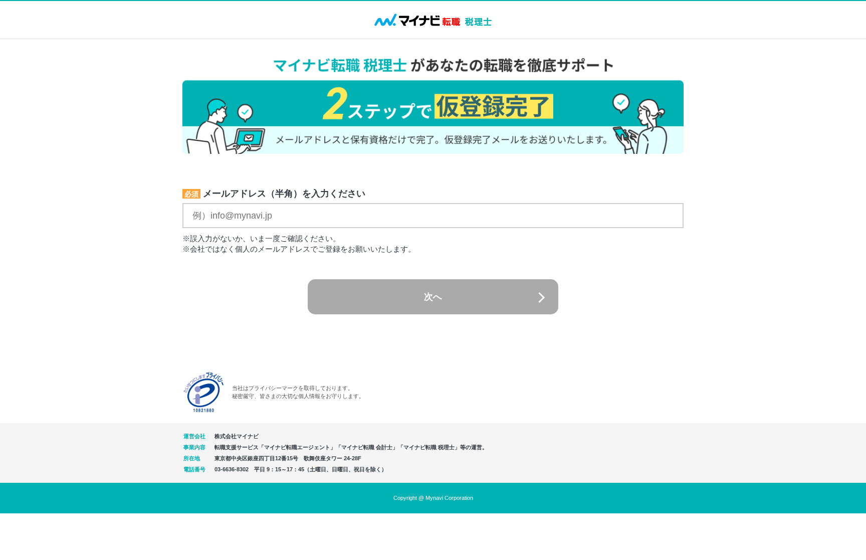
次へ (433, 297)
